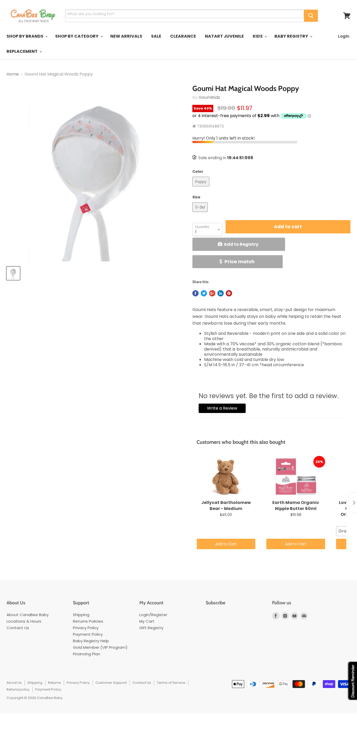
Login (343, 36)
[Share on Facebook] (195, 293)
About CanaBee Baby (28, 614)
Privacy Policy (86, 627)
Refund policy (18, 689)
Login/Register (153, 614)
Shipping (81, 614)
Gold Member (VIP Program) (100, 647)
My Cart (146, 621)
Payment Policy (88, 634)
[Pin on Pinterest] (229, 293)
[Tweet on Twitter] (204, 293)
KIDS (258, 36)
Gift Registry (151, 627)
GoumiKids (209, 97)
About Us (14, 682)
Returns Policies (88, 621)
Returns (54, 682)
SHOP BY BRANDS (25, 36)
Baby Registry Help (91, 641)
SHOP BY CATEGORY (77, 36)
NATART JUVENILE (224, 36)
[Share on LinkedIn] (220, 293)
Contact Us (18, 627)
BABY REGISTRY (291, 36)
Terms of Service (171, 682)
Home (13, 74)
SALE (156, 36)
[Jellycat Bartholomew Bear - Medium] (226, 477)
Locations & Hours (24, 621)
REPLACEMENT (22, 51)
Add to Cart (226, 544)
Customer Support (111, 682)
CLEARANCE (183, 36)
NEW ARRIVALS (126, 36)
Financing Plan (86, 654)
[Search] (311, 16)
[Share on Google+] (212, 293)
